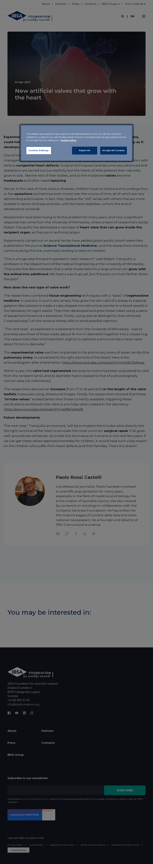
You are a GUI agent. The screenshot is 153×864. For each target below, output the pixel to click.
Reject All (84, 150)
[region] (76, 143)
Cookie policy (68, 140)
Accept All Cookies (113, 150)
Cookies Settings (39, 150)
